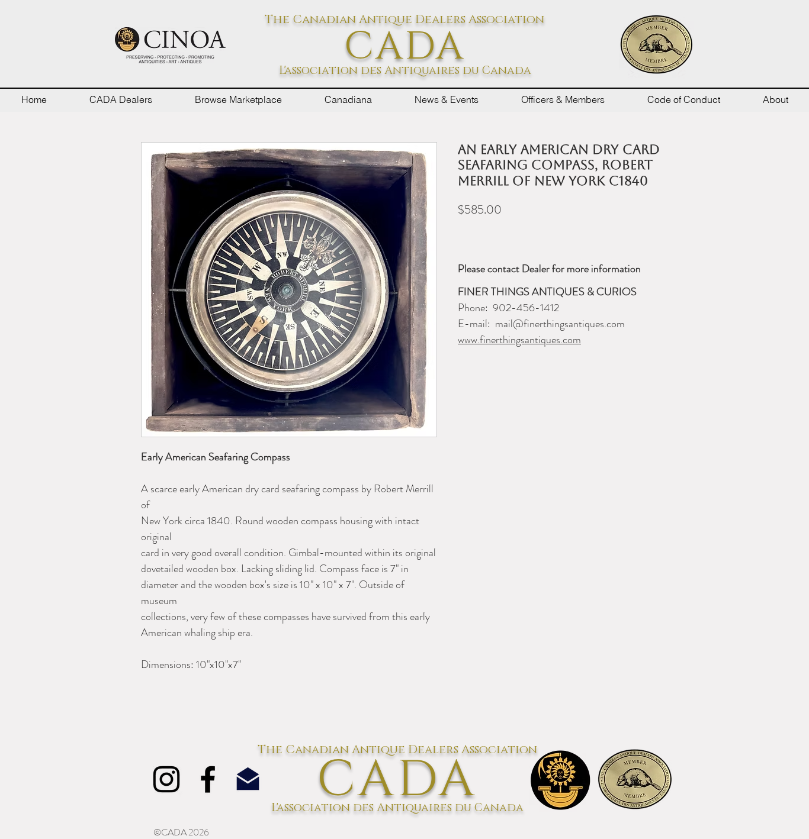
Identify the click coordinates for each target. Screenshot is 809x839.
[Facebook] (208, 779)
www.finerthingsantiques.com (519, 339)
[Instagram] (166, 779)
